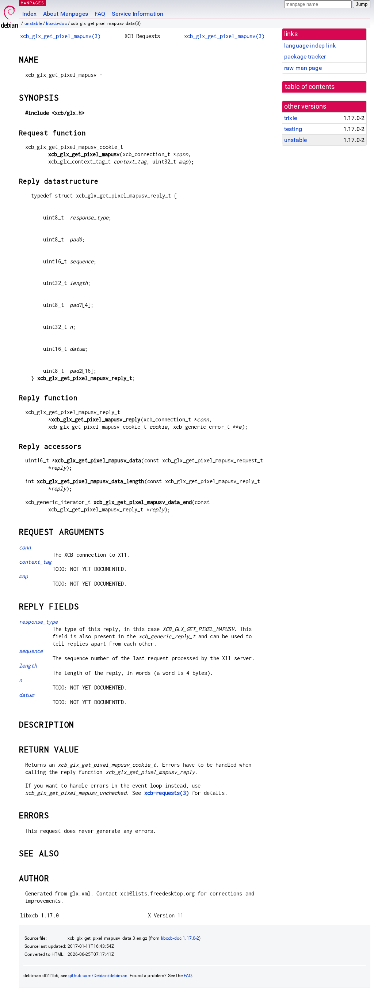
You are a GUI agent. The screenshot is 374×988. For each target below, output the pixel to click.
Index (29, 13)
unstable (33, 23)
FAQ (100, 13)
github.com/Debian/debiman (97, 975)
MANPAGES (32, 2)
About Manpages (65, 13)
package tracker (305, 56)
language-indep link (310, 45)
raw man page (303, 67)
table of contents (310, 86)
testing (293, 128)
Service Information (137, 13)
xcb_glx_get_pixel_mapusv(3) (60, 36)
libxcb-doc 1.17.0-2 (180, 938)
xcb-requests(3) (166, 793)
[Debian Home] (9, 15)
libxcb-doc (56, 23)
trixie (290, 117)
